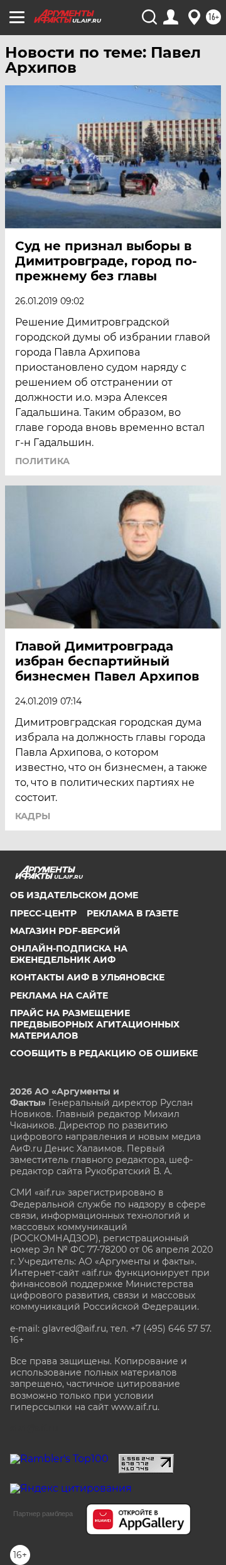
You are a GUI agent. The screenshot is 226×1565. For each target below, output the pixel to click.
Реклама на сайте (59, 995)
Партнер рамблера (43, 1513)
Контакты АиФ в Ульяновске (87, 977)
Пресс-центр (43, 913)
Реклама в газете (132, 913)
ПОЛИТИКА (42, 461)
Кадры (32, 816)
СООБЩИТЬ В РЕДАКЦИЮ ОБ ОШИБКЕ (104, 1053)
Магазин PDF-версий (65, 930)
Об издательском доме (74, 895)
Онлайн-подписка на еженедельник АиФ (68, 954)
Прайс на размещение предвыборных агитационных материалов (95, 1024)
